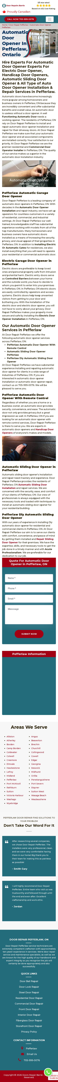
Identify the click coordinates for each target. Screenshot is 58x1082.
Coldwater (12, 752)
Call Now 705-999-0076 (20, 19)
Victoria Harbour (15, 795)
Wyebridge (12, 803)
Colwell (10, 756)
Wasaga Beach (38, 795)
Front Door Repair (29, 1009)
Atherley (11, 740)
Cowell (34, 756)
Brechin (35, 744)
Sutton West (37, 791)
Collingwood (37, 752)
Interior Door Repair (29, 1015)
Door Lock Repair (29, 987)
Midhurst (36, 772)
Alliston (10, 736)
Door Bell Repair (29, 981)
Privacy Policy (29, 1031)
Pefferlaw (11, 779)
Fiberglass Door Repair (29, 1020)
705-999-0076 (32, 1060)
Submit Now (29, 634)
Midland (11, 776)
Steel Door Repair (29, 992)
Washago (11, 799)
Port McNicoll (14, 783)
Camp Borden (14, 748)
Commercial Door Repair (29, 1003)
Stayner (35, 787)
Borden (10, 744)
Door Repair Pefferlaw (18, 25)
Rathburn (11, 787)
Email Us (32, 1054)
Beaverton (36, 740)
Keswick (35, 768)
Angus (34, 736)
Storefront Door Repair (29, 1026)
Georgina (36, 764)
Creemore (12, 760)
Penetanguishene (40, 779)
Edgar (34, 760)
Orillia (34, 776)
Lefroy (10, 772)
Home (5, 25)
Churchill (35, 748)
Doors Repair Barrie (32, 1075)
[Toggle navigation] (50, 19)
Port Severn (37, 783)
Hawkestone (13, 768)
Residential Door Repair (29, 998)
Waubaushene (38, 799)
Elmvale (11, 764)
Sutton (10, 791)
